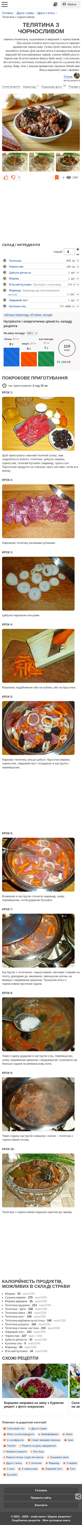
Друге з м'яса (14, 1463)
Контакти (41, 1505)
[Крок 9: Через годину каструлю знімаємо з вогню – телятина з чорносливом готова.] (41, 1104)
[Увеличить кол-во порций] (78, 249)
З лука (10, 1469)
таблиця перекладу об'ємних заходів (28, 314)
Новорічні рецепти (16, 1451)
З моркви (71, 1463)
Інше (70, 1440)
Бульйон (12, 1474)
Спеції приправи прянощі (45, 1440)
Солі (72, 1469)
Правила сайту (41, 1497)
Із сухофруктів (15, 1440)
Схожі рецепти (11, 86)
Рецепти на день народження (39, 1445)
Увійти (72, 4)
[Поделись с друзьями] (78, 1496)
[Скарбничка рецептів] (55, 4)
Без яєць (38, 1451)
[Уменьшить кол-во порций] (78, 254)
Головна (41, 1490)
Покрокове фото (53, 86)
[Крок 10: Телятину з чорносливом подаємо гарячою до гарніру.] (41, 1180)
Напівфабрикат (50, 1434)
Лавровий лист (53, 1469)
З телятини (35, 1463)
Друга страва (39, 1428)
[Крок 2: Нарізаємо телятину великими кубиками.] (41, 511)
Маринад (54, 1463)
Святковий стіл (15, 1428)
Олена (68, 76)
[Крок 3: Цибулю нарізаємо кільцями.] (41, 584)
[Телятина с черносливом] (41, 122)
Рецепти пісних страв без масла (24, 1457)
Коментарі (31, 86)
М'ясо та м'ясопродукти (20, 1434)
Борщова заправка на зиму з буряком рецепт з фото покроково (34, 1404)
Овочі (69, 1434)
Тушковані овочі (59, 1457)
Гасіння (11, 1445)
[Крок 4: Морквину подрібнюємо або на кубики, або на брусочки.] (41, 656)
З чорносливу (30, 1469)
